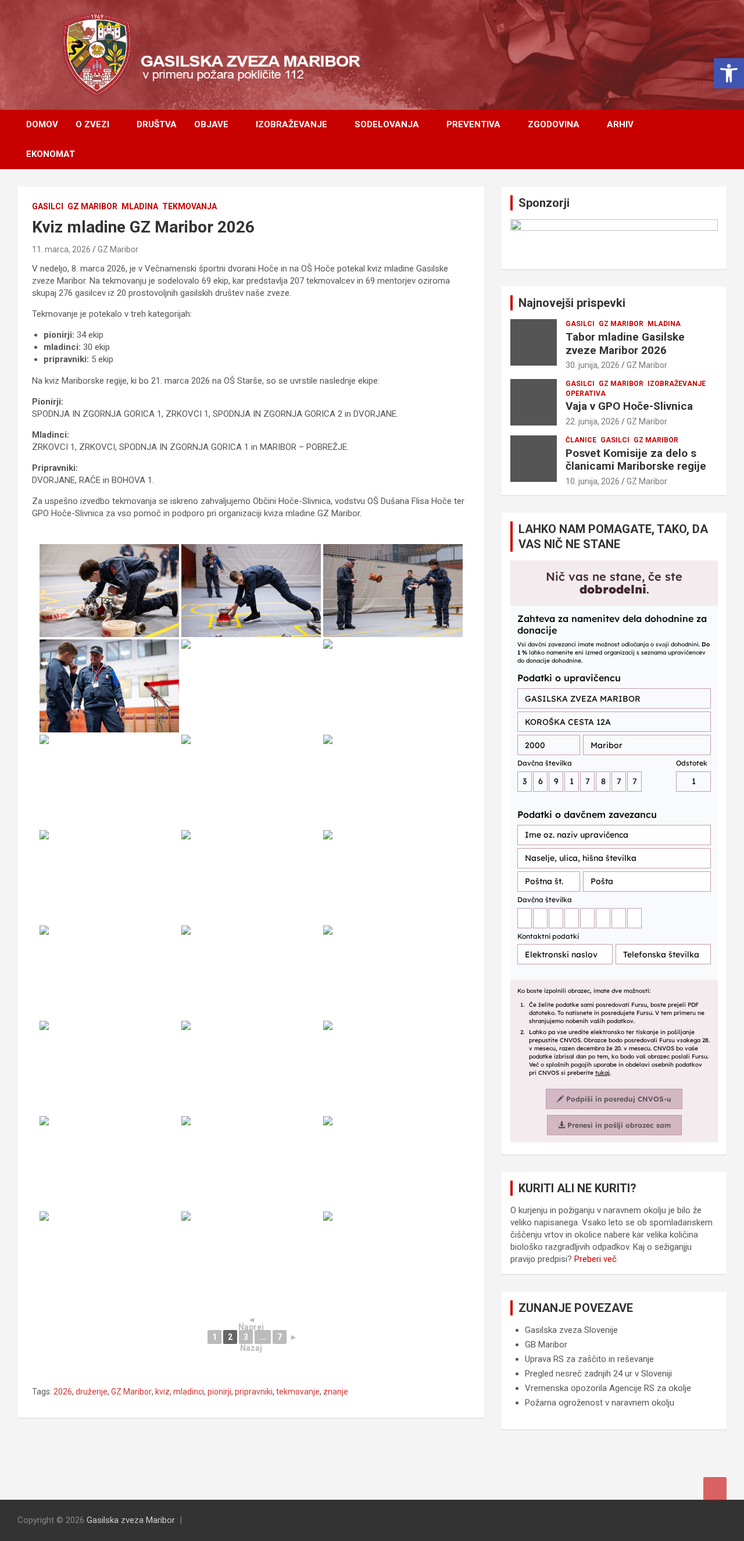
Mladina (139, 206)
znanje (335, 1391)
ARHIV (620, 124)
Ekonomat (50, 154)
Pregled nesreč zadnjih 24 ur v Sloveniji (598, 1373)
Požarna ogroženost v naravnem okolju (599, 1402)
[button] (729, 73)
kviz (162, 1391)
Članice (581, 440)
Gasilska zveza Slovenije (571, 1330)
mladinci (188, 1391)
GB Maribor (546, 1344)
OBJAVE (211, 124)
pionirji (219, 1391)
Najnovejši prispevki (571, 303)
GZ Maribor (92, 206)
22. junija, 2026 (593, 421)
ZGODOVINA (554, 124)
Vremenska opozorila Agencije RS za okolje (608, 1388)
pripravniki (254, 1391)
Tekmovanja (189, 206)
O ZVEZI (92, 124)
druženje (92, 1391)
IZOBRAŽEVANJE (291, 124)
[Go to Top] (715, 1488)
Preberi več (595, 1259)
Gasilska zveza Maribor (131, 1520)
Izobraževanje (677, 384)
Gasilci (47, 206)
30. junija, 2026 (593, 365)
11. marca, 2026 (61, 249)
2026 (62, 1391)
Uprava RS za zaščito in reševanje (589, 1359)
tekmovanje (298, 1391)
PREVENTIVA (473, 124)
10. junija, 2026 (593, 481)
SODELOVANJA (387, 124)
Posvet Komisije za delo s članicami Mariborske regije (636, 459)
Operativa (586, 393)
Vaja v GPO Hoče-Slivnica (629, 406)
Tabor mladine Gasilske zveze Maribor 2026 (625, 343)
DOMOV (42, 124)
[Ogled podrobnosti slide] (614, 239)
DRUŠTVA (157, 124)
